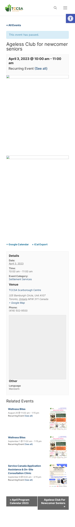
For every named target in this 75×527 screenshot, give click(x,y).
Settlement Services (20, 279)
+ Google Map (17, 302)
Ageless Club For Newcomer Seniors (53, 503)
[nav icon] (65, 7)
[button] (70, 18)
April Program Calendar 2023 (19, 501)
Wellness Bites (16, 408)
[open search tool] (55, 7)
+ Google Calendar (17, 244)
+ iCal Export (39, 244)
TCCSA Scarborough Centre (25, 289)
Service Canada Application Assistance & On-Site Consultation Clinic (24, 469)
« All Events (13, 25)
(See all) (41, 68)
